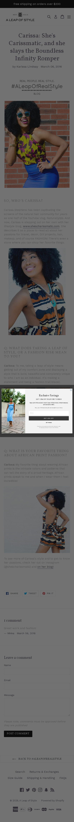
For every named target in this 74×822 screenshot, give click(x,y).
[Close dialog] (71, 390)
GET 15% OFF (49, 418)
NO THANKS (49, 422)
